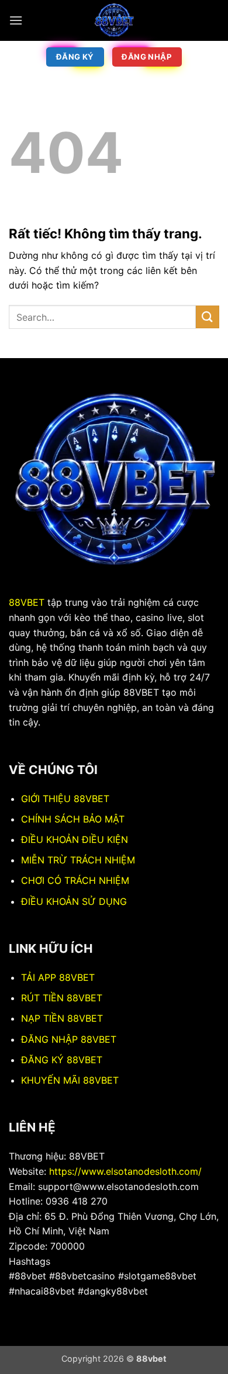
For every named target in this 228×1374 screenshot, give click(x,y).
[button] (16, 20)
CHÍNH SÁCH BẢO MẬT (73, 819)
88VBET (26, 602)
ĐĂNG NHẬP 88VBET (68, 1039)
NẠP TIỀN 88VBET (62, 1018)
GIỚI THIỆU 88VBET (65, 798)
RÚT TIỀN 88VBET (61, 998)
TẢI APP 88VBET (58, 977)
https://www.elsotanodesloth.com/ (125, 1171)
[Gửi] (207, 317)
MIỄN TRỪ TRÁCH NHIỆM (78, 860)
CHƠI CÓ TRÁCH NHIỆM (75, 880)
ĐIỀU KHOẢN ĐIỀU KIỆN (74, 839)
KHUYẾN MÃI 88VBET (70, 1080)
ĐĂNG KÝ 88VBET (61, 1060)
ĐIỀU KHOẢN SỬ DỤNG (74, 901)
